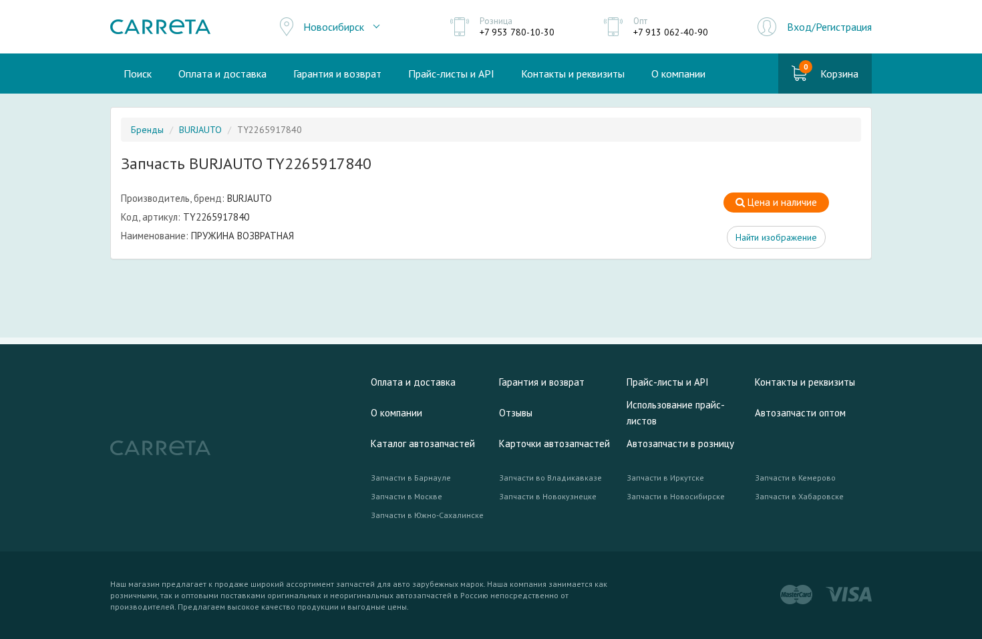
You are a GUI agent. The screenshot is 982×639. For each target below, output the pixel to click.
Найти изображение (776, 237)
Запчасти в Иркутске (665, 478)
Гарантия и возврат (337, 73)
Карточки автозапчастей (554, 443)
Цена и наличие (781, 202)
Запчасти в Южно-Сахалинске (427, 515)
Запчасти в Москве (406, 496)
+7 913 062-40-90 (670, 32)
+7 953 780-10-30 (517, 32)
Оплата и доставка (222, 73)
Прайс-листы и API (451, 73)
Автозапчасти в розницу (680, 443)
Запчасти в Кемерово (795, 478)
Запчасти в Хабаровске (799, 496)
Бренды (147, 130)
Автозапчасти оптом (800, 412)
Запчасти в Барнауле (411, 478)
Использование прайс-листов (676, 412)
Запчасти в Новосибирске (676, 496)
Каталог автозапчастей (423, 443)
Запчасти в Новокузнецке (548, 496)
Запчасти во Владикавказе (550, 478)
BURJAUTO (200, 130)
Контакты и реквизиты (573, 73)
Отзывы (515, 412)
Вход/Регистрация (829, 26)
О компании (678, 73)
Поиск (138, 73)
